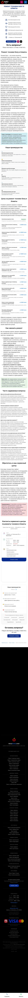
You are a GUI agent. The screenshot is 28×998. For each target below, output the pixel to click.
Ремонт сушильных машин (14, 761)
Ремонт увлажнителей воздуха (14, 859)
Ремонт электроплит (14, 766)
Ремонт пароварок (14, 818)
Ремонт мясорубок (14, 803)
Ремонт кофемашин (14, 796)
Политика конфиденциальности (14, 935)
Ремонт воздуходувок (14, 841)
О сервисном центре (14, 931)
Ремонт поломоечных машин (14, 770)
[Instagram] (18, 41)
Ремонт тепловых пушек (14, 855)
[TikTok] (21, 41)
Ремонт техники (11, 642)
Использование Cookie (14, 937)
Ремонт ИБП (13, 782)
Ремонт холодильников (14, 763)
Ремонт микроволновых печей (14, 794)
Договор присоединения (14, 932)
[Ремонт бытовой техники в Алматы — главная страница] (5, 2)
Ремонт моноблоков (14, 780)
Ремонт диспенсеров (14, 848)
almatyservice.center (14, 908)
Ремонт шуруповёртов (14, 832)
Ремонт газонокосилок (14, 839)
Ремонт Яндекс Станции (14, 873)
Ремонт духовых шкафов (14, 765)
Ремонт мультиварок (14, 805)
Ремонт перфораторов (14, 829)
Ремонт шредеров (14, 846)
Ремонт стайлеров (14, 867)
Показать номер (11, 41)
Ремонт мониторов (14, 779)
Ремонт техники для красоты (14, 866)
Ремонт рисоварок (14, 817)
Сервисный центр (5, 642)
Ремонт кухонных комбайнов (14, 801)
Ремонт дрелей (14, 831)
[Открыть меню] (25, 2)
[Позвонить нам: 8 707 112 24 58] (21, 2)
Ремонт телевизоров (14, 768)
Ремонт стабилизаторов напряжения (14, 784)
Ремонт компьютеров (14, 777)
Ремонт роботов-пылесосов (14, 792)
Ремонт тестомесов (14, 820)
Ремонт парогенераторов (14, 799)
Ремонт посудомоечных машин (14, 760)
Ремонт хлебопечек (14, 815)
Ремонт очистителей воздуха (14, 860)
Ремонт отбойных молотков (14, 834)
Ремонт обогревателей (14, 857)
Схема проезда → (14, 902)
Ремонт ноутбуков (14, 775)
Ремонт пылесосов (14, 791)
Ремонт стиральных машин (14, 758)
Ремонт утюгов (14, 798)
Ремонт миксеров (14, 813)
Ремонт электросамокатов (14, 874)
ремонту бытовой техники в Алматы (19, 944)
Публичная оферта (14, 934)
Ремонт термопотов (14, 812)
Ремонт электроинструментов (14, 827)
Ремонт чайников (14, 810)
